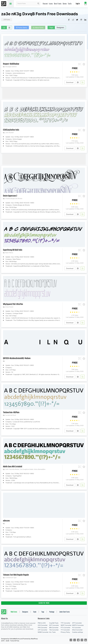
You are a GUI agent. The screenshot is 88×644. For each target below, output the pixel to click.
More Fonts (39, 28)
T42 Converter (54, 630)
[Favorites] (83, 64)
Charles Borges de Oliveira (13, 198)
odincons (6, 521)
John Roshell (9, 132)
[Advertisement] (44, 93)
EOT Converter (54, 625)
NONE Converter (43, 632)
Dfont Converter (77, 630)
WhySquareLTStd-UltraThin (13, 304)
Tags (51, 27)
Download (69, 82)
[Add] (83, 82)
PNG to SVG (42, 623)
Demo (65, 4)
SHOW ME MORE (44, 603)
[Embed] (78, 82)
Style (34, 612)
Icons (51, 4)
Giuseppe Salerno (11, 66)
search (38, 3)
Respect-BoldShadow (11, 64)
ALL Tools (52, 632)
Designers (60, 27)
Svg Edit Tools (53, 623)
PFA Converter (42, 627)
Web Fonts (14, 612)
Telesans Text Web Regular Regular (16, 575)
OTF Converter (77, 623)
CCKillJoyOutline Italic (11, 130)
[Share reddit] (73, 19)
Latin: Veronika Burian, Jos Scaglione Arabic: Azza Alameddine (25, 469)
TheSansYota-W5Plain (11, 412)
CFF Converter (42, 630)
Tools (70, 4)
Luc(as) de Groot (10, 415)
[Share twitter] (77, 19)
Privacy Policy (65, 632)
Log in (78, 3)
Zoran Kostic (9, 307)
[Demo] (79, 64)
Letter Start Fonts (64, 612)
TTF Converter (65, 623)
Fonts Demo (22, 28)
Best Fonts (58, 4)
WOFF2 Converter (78, 625)
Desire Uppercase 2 (10, 196)
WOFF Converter (66, 625)
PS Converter (76, 627)
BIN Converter (53, 627)
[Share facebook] (68, 19)
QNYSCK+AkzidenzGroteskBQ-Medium (16, 358)
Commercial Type (10, 577)
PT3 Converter (65, 627)
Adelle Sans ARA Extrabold (12, 466)
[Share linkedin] (85, 19)
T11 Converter (65, 630)
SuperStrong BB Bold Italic (12, 250)
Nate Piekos (9, 252)
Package (51, 612)
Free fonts (4, 4)
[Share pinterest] (81, 19)
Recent (45, 4)
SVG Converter (42, 625)
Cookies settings (77, 632)
